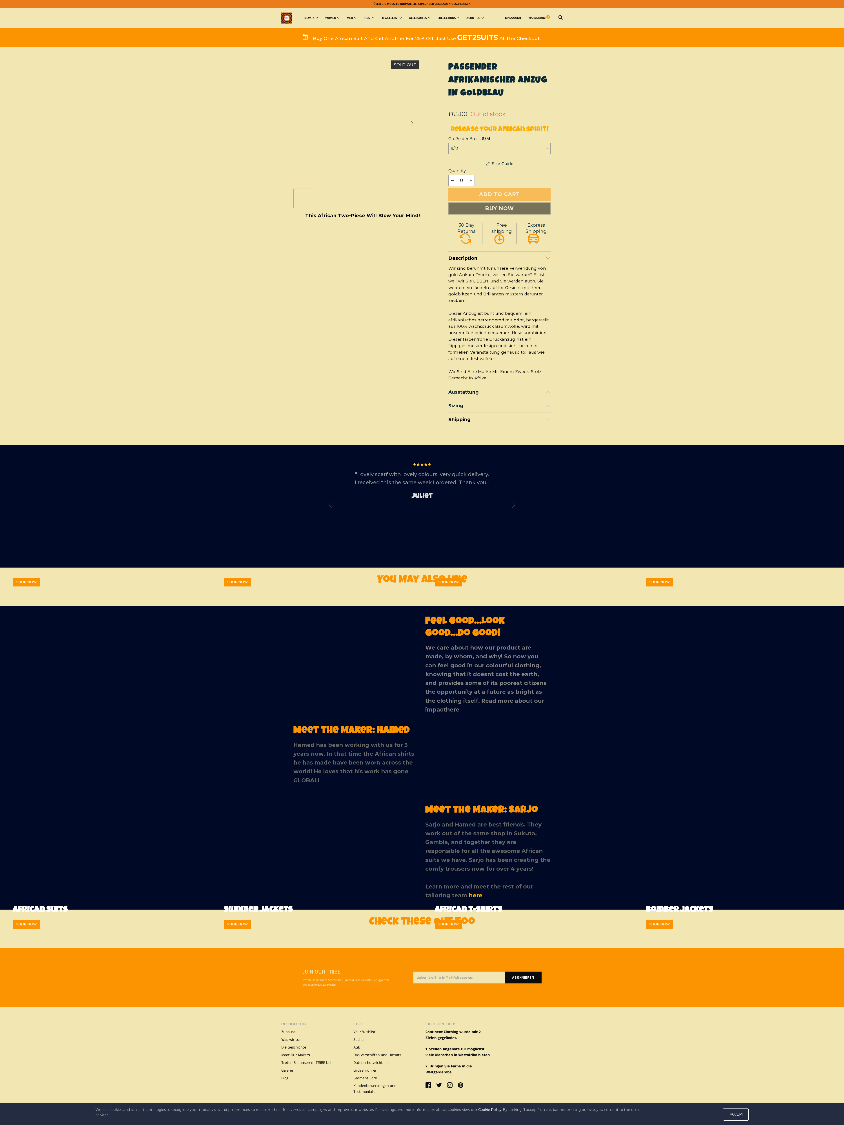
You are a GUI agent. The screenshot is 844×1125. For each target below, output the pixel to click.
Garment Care (365, 1078)
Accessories (418, 18)
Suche (358, 1040)
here (452, 709)
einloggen (513, 18)
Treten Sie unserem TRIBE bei (306, 1063)
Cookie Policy (489, 1110)
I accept (736, 1114)
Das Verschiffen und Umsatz (377, 1055)
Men (350, 18)
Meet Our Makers (295, 1055)
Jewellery (390, 18)
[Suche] (560, 18)
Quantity (457, 170)
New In (309, 18)
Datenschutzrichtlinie (371, 1063)
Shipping (459, 419)
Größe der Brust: (469, 138)
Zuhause (288, 1032)
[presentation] (330, 506)
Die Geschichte (293, 1047)
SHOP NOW (26, 582)
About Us (473, 18)
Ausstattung (463, 392)
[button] (412, 123)
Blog (284, 1078)
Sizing (455, 405)
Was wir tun (291, 1040)
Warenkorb (538, 18)
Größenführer (365, 1070)
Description (462, 258)
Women (330, 18)
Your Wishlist (364, 1032)
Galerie (287, 1070)
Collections (447, 18)
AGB (356, 1047)
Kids (367, 18)
